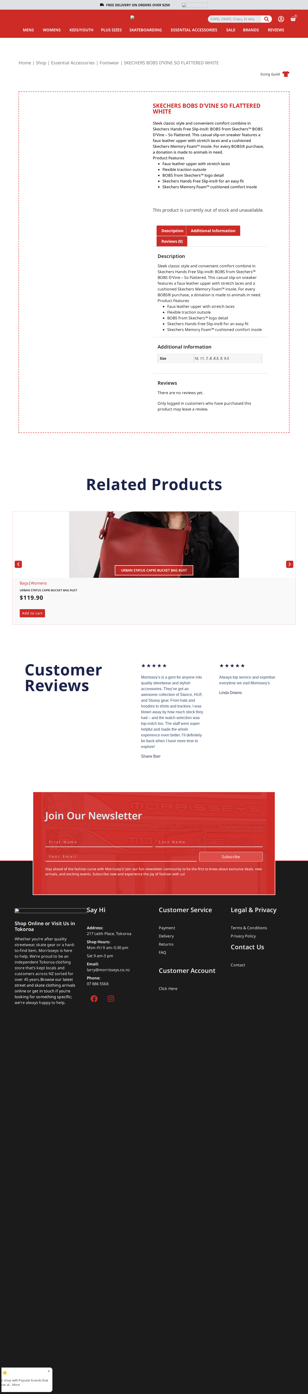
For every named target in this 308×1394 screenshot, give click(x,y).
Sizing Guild (270, 74)
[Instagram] (111, 998)
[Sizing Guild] (285, 74)
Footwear (109, 63)
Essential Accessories (73, 63)
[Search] (266, 19)
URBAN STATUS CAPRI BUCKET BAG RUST (48, 590)
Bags (24, 583)
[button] (18, 564)
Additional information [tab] (213, 230)
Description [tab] (172, 230)
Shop (41, 63)
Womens (39, 583)
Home (25, 63)
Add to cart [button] (32, 613)
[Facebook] (94, 998)
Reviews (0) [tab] (172, 241)
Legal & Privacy (253, 909)
